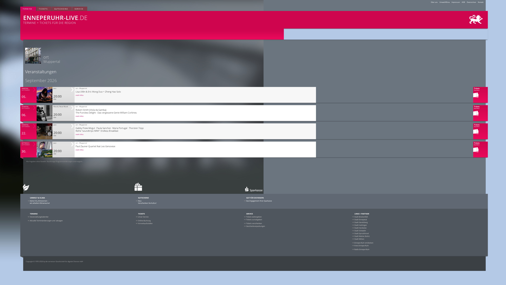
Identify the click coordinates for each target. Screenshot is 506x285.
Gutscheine (61, 9)
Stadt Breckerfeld (361, 217)
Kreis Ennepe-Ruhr (361, 245)
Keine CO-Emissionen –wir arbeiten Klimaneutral (40, 202)
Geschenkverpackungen (255, 226)
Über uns (434, 2)
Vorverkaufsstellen (145, 223)
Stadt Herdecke (360, 228)
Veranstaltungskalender (39, 217)
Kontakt (480, 2)
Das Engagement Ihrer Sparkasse (259, 201)
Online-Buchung (144, 220)
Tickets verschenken (254, 223)
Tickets (43, 9)
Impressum (456, 2)
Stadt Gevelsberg (361, 222)
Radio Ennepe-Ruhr (361, 249)
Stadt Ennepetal (360, 219)
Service (79, 9)
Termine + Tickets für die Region (55, 19)
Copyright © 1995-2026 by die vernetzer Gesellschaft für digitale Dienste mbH (54, 261)
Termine (27, 9)
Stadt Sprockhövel (361, 233)
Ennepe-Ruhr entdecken (363, 243)
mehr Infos (80, 95)
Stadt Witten (359, 239)
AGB (463, 2)
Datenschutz (471, 2)
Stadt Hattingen (360, 225)
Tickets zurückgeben (254, 219)
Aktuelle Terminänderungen (46, 220)
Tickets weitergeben (254, 217)
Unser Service (143, 217)
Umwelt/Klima (444, 2)
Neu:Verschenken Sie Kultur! (147, 202)
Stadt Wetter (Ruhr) (362, 236)
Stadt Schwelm (360, 230)
